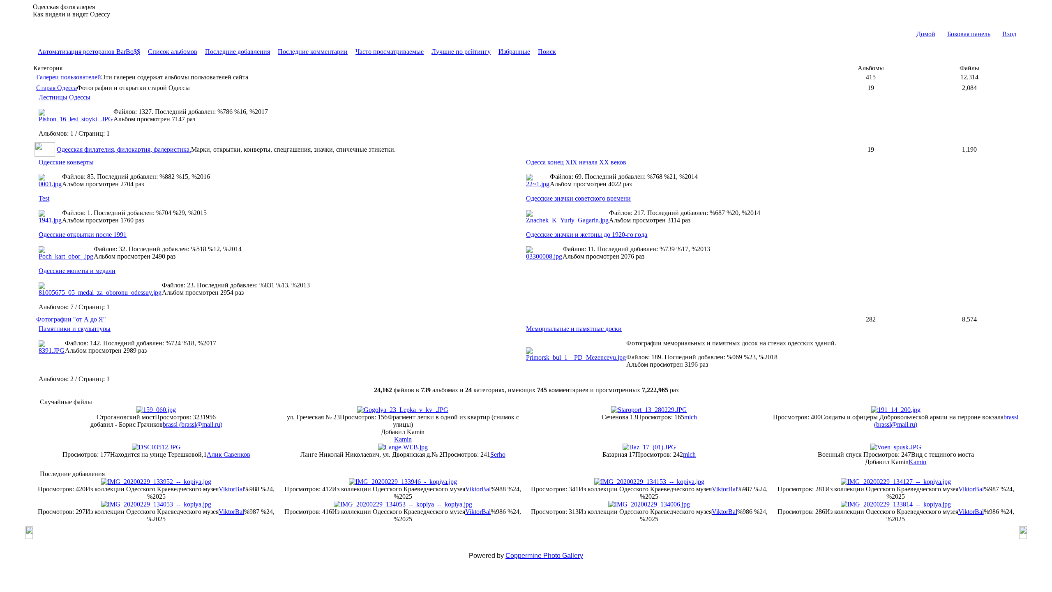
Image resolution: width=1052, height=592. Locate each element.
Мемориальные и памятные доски (574, 328)
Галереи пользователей (68, 77)
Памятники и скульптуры (75, 328)
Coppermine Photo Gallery (544, 555)
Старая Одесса (56, 87)
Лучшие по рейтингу (461, 51)
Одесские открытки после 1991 (83, 234)
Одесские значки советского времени (578, 198)
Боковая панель (968, 33)
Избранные (514, 51)
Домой (925, 33)
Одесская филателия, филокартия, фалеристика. (124, 149)
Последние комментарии (313, 51)
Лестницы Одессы (64, 97)
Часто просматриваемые (389, 51)
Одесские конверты (66, 162)
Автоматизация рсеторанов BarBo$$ (89, 51)
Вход (1009, 33)
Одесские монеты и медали (77, 270)
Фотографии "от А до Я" (71, 319)
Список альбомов (172, 51)
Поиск (547, 51)
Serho (497, 454)
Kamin (403, 439)
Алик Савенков (228, 454)
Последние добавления (237, 51)
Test (44, 198)
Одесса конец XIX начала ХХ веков (576, 162)
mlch (690, 417)
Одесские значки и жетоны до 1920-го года (586, 234)
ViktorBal (231, 489)
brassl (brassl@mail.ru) (192, 424)
